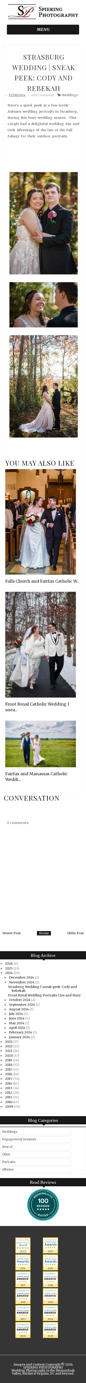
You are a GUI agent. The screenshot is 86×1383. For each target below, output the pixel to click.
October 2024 (20, 1000)
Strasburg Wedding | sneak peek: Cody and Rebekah (42, 989)
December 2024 (22, 977)
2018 (9, 1065)
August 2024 (19, 1009)
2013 (9, 1088)
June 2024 (17, 1018)
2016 (9, 1074)
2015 (9, 1079)
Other (6, 1154)
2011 (9, 1097)
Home (44, 933)
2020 (9, 1056)
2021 (9, 1051)
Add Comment (42, 95)
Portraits (8, 1162)
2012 (9, 1093)
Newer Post (11, 933)
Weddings (70, 95)
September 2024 (22, 1005)
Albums (8, 1169)
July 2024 (16, 1014)
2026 (9, 963)
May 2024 (17, 1023)
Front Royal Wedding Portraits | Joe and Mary (44, 995)
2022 (9, 1046)
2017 (9, 1069)
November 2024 (22, 982)
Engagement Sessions (19, 1139)
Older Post (75, 933)
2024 (9, 973)
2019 (9, 1060)
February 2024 (21, 1032)
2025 (9, 968)
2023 (9, 1042)
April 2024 (17, 1028)
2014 (9, 1083)
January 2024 (20, 1037)
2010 (9, 1102)
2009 (9, 1106)
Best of (7, 1147)
